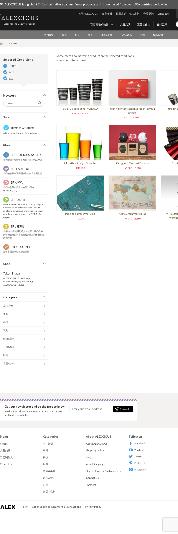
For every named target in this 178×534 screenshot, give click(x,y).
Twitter (138, 456)
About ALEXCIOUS (96, 443)
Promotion (6, 464)
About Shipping (94, 464)
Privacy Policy (93, 506)
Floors (4, 443)
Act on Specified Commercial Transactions (56, 506)
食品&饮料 (158, 34)
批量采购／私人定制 (127, 13)
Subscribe (125, 409)
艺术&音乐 (126, 34)
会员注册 (107, 13)
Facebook (140, 443)
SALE (11, 72)
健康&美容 (106, 34)
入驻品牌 (125, 24)
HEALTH (13, 66)
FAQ (88, 457)
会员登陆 (148, 13)
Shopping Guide (95, 450)
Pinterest (139, 463)
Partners (91, 484)
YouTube (139, 450)
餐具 (64, 34)
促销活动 (162, 24)
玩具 (90, 34)
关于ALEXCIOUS (88, 13)
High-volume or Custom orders (104, 471)
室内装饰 (49, 34)
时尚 (142, 34)
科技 (77, 34)
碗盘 (11, 78)
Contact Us (92, 477)
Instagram (140, 469)
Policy (24, 506)
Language (163, 13)
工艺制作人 (143, 24)
